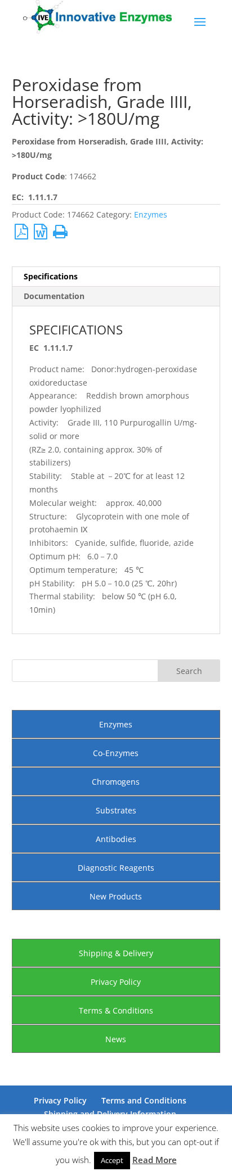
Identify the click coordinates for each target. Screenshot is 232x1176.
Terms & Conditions (116, 1010)
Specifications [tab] (51, 276)
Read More (154, 1159)
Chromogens (116, 781)
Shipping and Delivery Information (110, 1114)
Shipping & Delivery (116, 953)
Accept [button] (112, 1160)
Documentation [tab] (54, 296)
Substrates (116, 810)
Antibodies (116, 839)
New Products (116, 896)
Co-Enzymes (116, 753)
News (115, 1039)
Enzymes (150, 214)
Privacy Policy (116, 981)
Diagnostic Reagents (116, 867)
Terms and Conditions (143, 1100)
